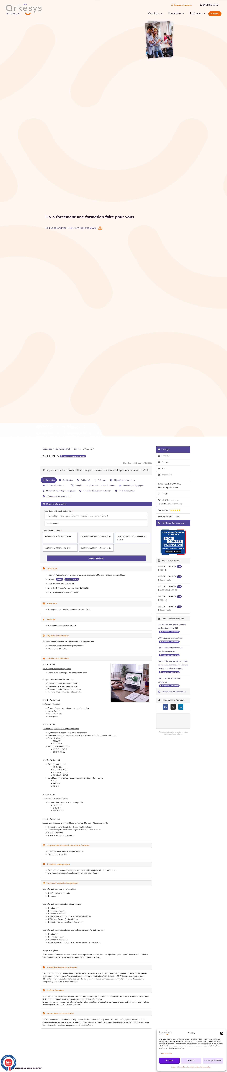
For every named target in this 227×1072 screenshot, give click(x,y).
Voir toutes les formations (173, 691)
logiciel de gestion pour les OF (173, 734)
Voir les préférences (212, 1060)
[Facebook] (165, 707)
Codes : (51, 579)
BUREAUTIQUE (63, 448)
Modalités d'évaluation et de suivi (96, 491)
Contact (164, 462)
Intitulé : (51, 575)
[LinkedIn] (180, 707)
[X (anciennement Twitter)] (173, 707)
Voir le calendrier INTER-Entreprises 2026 (70, 228)
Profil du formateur (126, 491)
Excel (76, 448)
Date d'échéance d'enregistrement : (63, 588)
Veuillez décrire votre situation (58, 511)
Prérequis (102, 480)
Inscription (50, 480)
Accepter (169, 1060)
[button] (221, 1033)
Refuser (191, 1060)
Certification (67, 480)
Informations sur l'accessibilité (59, 496)
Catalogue (47, 448)
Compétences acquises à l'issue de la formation (94, 485)
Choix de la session (51, 531)
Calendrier (165, 456)
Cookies (173, 1067)
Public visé (85, 480)
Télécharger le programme (172, 523)
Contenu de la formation (56, 485)
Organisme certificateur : (59, 592)
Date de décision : (56, 583)
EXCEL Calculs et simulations (170, 638)
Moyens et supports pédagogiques (60, 491)
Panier (164, 468)
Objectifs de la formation (124, 480)
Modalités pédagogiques (133, 485)
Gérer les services (166, 1053)
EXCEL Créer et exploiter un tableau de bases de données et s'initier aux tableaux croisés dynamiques (173, 665)
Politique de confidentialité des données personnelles (193, 1067)
